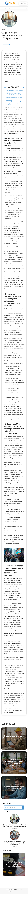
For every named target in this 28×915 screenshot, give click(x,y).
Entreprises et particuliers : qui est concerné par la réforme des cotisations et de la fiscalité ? (14, 95)
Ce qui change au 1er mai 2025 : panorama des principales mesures (14, 91)
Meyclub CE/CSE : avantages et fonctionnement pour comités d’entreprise (14, 843)
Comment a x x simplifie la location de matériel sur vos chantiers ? (14, 738)
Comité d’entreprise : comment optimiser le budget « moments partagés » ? (14, 762)
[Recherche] (21, 3)
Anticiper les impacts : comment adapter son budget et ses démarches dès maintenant (14, 103)
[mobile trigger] (2, 3)
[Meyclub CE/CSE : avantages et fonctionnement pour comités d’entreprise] (15, 835)
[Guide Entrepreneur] (10, 3)
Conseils (6, 43)
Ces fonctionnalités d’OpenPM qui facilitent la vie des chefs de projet (14, 826)
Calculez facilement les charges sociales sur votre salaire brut (14, 864)
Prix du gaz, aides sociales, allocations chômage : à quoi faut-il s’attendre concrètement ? (14, 99)
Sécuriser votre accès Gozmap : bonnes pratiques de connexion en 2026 (14, 787)
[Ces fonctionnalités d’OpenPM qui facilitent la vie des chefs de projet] (15, 819)
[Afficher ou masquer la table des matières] (21, 87)
